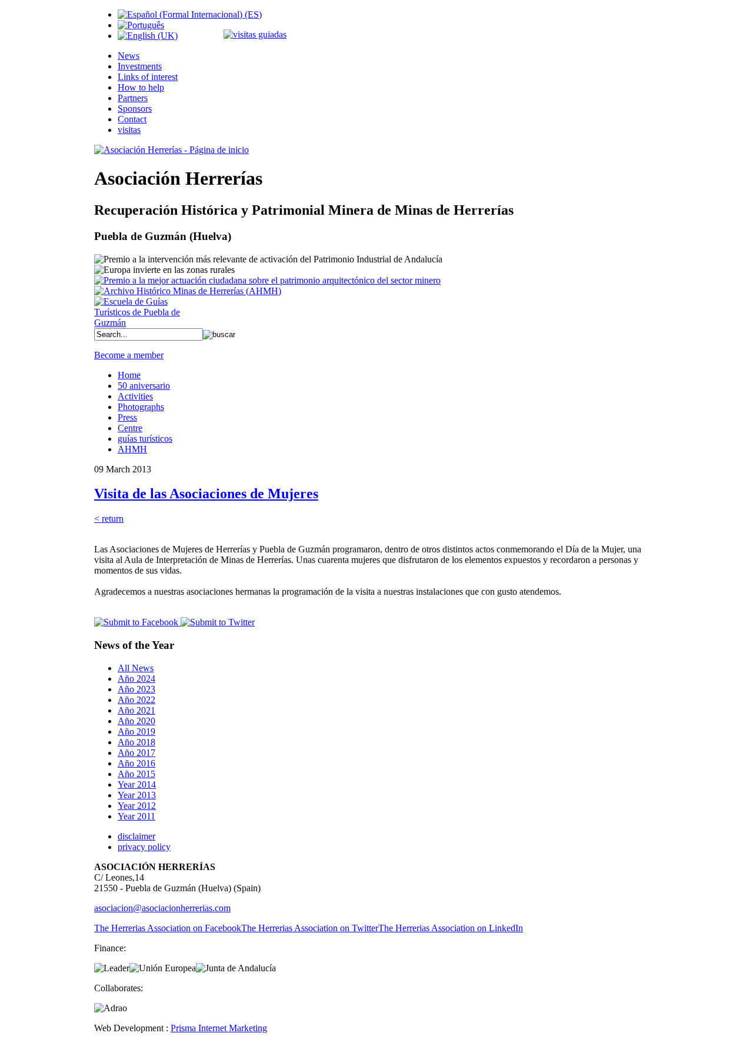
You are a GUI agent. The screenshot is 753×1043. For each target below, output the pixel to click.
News (128, 56)
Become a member (129, 355)
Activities (135, 396)
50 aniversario (144, 386)
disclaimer (136, 836)
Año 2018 (136, 742)
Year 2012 (137, 806)
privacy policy (144, 847)
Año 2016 (136, 763)
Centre (130, 428)
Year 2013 (137, 795)
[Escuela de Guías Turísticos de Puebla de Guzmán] (141, 323)
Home (129, 375)
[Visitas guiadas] (255, 34)
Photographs (141, 407)
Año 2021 (136, 710)
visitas (129, 130)
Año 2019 (136, 732)
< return (109, 519)
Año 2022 (136, 700)
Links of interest (148, 77)
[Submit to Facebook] (136, 622)
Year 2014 (137, 784)
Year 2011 (136, 816)
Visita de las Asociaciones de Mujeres (206, 493)
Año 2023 (136, 689)
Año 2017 (136, 753)
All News (136, 668)
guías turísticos (145, 439)
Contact (132, 119)
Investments (140, 66)
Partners (133, 98)
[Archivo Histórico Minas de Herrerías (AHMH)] (187, 291)
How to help (141, 87)
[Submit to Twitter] (216, 622)
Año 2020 (136, 721)
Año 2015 (136, 774)
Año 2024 (136, 679)
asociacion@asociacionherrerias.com (162, 908)
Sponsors (135, 109)
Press (127, 417)
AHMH (132, 449)
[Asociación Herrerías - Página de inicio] (171, 150)
